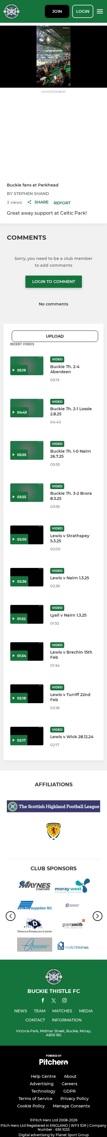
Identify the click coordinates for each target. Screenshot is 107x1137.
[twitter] (53, 1001)
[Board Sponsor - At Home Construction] (72, 906)
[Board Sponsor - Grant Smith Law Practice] (72, 926)
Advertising (42, 1083)
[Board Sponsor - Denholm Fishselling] (34, 926)
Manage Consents (71, 1106)
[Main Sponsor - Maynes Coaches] (34, 886)
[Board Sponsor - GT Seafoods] (34, 945)
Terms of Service (36, 1098)
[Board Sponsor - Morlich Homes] (72, 945)
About (70, 1076)
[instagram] (64, 1001)
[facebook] (43, 1001)
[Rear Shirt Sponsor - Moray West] (72, 886)
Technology (43, 1091)
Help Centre (43, 1076)
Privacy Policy (74, 1098)
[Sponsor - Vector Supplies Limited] (34, 906)
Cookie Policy (31, 1106)
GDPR (69, 1091)
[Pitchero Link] (53, 1063)
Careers (69, 1083)
